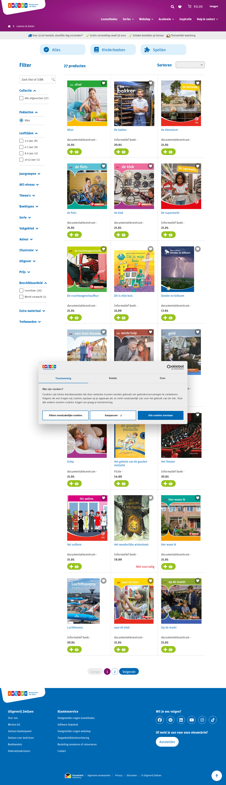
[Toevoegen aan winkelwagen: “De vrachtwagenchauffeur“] (74, 317)
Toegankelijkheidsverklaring (73, 737)
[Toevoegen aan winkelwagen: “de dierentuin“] (168, 151)
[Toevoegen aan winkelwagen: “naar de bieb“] (121, 649)
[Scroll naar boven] (216, 775)
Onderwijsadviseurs (19, 751)
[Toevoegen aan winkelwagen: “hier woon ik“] (168, 566)
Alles (56, 49)
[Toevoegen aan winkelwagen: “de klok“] (121, 234)
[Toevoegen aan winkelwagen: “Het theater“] (168, 483)
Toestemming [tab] (63, 378)
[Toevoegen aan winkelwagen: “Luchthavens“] (74, 649)
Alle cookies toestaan (160, 415)
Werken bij (14, 724)
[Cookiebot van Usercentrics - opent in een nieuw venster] (169, 367)
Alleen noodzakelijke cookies (65, 415)
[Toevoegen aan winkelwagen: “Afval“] (74, 151)
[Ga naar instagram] (202, 720)
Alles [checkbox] (27, 120)
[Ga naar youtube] (192, 720)
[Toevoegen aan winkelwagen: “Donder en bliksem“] (168, 317)
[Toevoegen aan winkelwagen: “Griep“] (74, 483)
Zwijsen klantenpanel (19, 731)
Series (127, 19)
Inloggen (214, 6)
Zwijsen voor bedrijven (21, 737)
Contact (62, 751)
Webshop (144, 19)
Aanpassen (111, 415)
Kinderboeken (113, 49)
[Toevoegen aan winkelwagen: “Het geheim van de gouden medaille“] (121, 483)
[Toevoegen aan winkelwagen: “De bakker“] (121, 151)
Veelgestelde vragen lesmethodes (76, 718)
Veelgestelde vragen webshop (74, 731)
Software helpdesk (68, 724)
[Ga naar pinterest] (170, 720)
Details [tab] (113, 378)
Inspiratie (185, 19)
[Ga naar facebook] (160, 720)
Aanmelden (167, 742)
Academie (165, 19)
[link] (129, 671)
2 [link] (115, 671)
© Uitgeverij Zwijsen (151, 775)
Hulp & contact (206, 19)
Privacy (118, 775)
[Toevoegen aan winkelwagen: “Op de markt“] (168, 649)
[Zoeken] (172, 6)
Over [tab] (162, 378)
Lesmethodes (109, 19)
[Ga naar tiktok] (213, 720)
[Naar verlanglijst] (179, 6)
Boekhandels (15, 744)
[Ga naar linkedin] (181, 720)
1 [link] (107, 671)
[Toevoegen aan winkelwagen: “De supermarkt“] (168, 234)
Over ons (13, 718)
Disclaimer (132, 775)
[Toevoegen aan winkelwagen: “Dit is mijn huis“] (121, 317)
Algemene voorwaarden (99, 775)
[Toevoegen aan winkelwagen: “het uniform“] (74, 566)
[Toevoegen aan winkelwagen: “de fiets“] (74, 234)
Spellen (159, 49)
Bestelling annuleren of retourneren (77, 744)
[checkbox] (33, 98)
